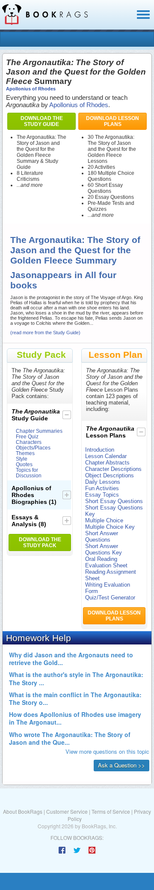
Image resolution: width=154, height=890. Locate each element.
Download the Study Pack (40, 542)
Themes (25, 453)
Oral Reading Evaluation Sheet (106, 562)
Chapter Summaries (39, 431)
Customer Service (67, 811)
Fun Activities (102, 488)
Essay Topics (102, 494)
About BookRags (22, 811)
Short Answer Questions (101, 536)
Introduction (99, 449)
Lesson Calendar (106, 456)
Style (21, 458)
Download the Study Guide (42, 121)
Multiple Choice (104, 520)
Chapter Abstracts (107, 462)
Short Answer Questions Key (103, 549)
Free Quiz (27, 436)
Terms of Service (111, 811)
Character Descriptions (113, 469)
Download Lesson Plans (112, 121)
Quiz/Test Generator (110, 597)
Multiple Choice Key (110, 527)
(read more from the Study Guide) (45, 332)
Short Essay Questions (114, 501)
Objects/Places (33, 447)
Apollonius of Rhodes (31, 88)
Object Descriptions (109, 475)
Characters (28, 442)
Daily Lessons (102, 482)
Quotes (24, 464)
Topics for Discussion (28, 472)
